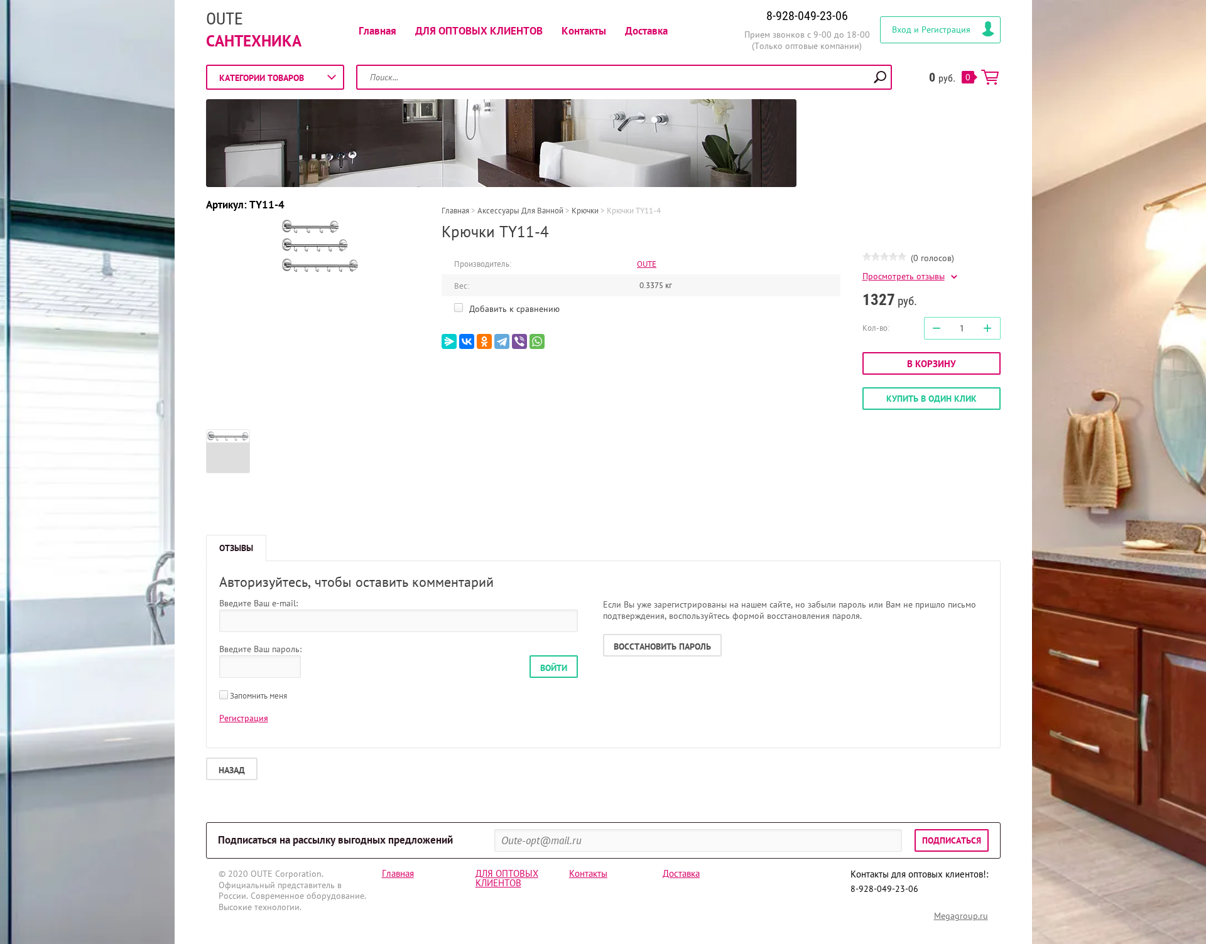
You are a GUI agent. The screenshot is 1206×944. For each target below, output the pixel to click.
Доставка (646, 31)
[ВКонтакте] (466, 341)
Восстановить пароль (662, 646)
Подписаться (951, 840)
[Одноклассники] (484, 341)
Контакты (584, 31)
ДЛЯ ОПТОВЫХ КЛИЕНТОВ (479, 31)
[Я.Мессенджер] (449, 341)
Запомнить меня (257, 695)
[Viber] (519, 341)
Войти (553, 667)
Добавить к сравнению (513, 308)
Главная (377, 31)
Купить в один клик (931, 398)
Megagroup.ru (961, 915)
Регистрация (243, 718)
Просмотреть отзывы (903, 276)
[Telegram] (501, 341)
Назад (232, 770)
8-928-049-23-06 (807, 15)
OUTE (224, 19)
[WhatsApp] (537, 341)
